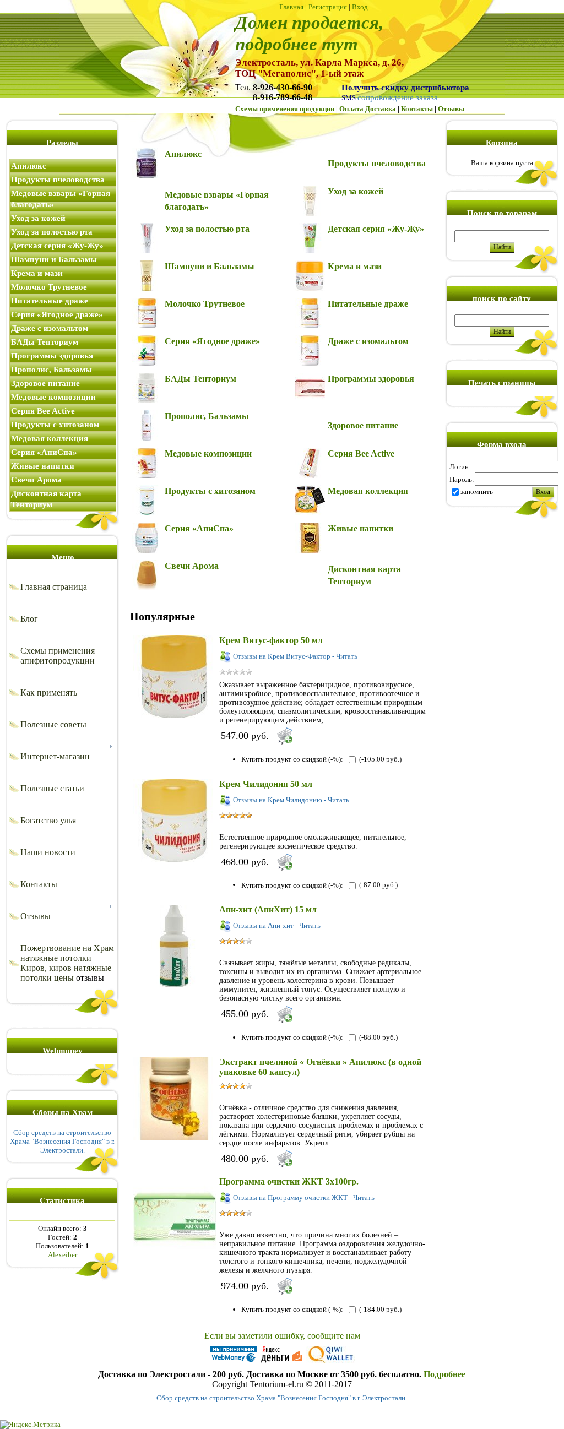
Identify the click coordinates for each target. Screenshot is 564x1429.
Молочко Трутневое (49, 286)
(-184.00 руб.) (380, 1309)
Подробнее (444, 1374)
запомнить (476, 491)
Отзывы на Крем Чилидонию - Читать (291, 800)
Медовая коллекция (49, 438)
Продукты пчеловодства (58, 179)
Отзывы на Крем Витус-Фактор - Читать (295, 656)
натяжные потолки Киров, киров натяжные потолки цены (65, 967)
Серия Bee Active (43, 410)
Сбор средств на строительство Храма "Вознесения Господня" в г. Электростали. (62, 1141)
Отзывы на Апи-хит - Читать (277, 925)
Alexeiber (62, 1255)
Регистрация (327, 7)
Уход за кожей (38, 218)
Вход (360, 7)
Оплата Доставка (367, 109)
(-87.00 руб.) (378, 885)
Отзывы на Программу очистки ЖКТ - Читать (304, 1197)
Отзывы (451, 109)
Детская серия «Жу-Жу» (57, 245)
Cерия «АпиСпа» (44, 452)
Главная (291, 7)
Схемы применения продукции (284, 109)
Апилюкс (28, 165)
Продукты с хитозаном (55, 424)
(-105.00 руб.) (380, 759)
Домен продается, (309, 22)
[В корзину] (285, 736)
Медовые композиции (53, 397)
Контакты (417, 109)
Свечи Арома (36, 479)
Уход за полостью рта (52, 231)
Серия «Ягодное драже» (57, 314)
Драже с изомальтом (49, 328)
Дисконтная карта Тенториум (46, 499)
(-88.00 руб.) (378, 1037)
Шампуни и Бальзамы (54, 259)
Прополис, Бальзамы (51, 369)
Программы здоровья (52, 355)
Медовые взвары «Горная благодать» (60, 199)
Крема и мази (37, 273)
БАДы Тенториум (44, 342)
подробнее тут (296, 44)
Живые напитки (42, 465)
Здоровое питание (45, 383)
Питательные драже (49, 300)
